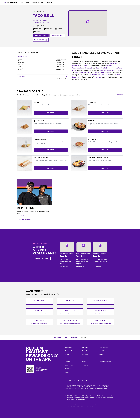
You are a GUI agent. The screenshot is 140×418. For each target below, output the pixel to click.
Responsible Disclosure (70, 406)
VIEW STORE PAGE (64, 266)
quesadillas (75, 66)
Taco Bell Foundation (104, 358)
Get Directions (57, 35)
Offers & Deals (69, 365)
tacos (112, 63)
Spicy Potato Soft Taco (82, 72)
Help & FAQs (102, 351)
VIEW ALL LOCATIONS (41, 258)
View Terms (20, 215)
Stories (67, 372)
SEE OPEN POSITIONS (25, 219)
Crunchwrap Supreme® (84, 68)
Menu (22, 2)
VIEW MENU (120, 94)
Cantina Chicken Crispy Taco (99, 75)
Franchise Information (105, 361)
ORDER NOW (50, 113)
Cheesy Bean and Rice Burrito (110, 70)
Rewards (34, 2)
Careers (101, 354)
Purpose (48, 2)
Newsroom (68, 368)
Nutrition (67, 358)
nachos (85, 66)
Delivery (28, 2)
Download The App (40, 40)
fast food (99, 77)
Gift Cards (41, 2)
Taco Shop (85, 365)
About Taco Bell (69, 351)
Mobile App (85, 351)
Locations (67, 361)
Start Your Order (41, 35)
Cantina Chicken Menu (101, 72)
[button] (72, 347)
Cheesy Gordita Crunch (103, 68)
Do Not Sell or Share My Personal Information (84, 406)
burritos (117, 63)
